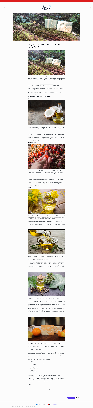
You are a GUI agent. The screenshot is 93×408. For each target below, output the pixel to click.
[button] (2, 7)
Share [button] (30, 384)
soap (34, 373)
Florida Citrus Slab (47, 347)
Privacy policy (27, 406)
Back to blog (47, 389)
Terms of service (32, 406)
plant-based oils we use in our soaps (46, 92)
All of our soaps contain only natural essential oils (38, 343)
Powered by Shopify (21, 406)
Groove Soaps (15, 406)
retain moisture (39, 134)
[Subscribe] (28, 398)
